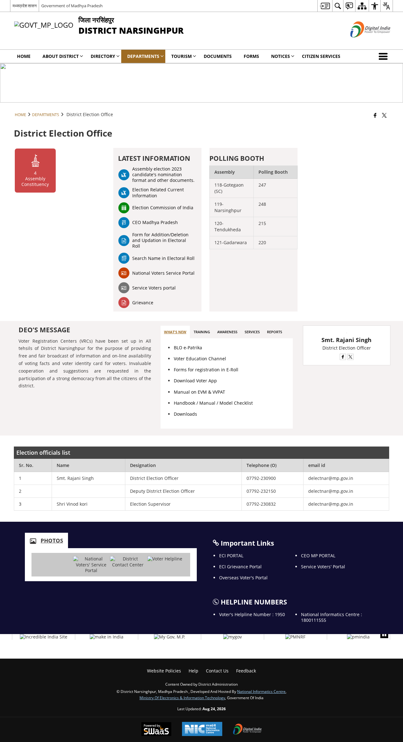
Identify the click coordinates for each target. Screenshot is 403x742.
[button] (384, 56)
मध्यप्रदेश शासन (25, 5)
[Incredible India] (43, 637)
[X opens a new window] (350, 357)
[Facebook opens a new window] (343, 357)
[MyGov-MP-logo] (169, 637)
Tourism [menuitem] (181, 56)
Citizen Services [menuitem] (321, 56)
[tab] (175, 332)
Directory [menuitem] (103, 56)
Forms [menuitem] (251, 56)
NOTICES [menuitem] (280, 56)
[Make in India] (106, 637)
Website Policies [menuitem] (164, 671)
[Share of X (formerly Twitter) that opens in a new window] (384, 115)
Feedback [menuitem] (246, 671)
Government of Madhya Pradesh (72, 5)
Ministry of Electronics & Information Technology (182, 697)
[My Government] (232, 637)
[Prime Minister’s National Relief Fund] (295, 637)
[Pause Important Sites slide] (384, 634)
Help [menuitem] (193, 671)
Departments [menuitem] (143, 56)
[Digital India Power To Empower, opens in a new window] (247, 729)
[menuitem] (324, 6)
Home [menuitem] (24, 56)
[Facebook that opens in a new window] (375, 115)
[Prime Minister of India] (358, 637)
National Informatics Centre (261, 691)
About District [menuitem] (61, 56)
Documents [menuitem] (218, 56)
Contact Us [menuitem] (217, 671)
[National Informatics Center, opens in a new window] (202, 729)
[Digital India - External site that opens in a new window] (362, 43)
